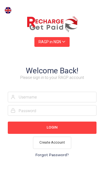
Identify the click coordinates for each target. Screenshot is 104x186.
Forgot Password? (52, 155)
